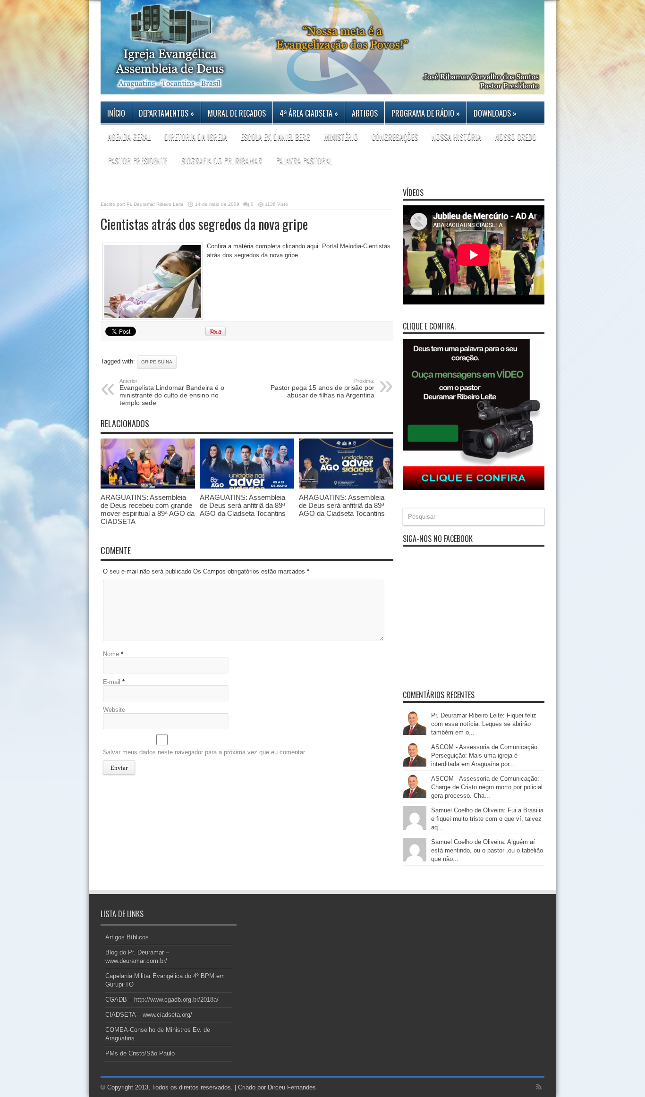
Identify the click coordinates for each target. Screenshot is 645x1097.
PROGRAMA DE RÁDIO (425, 113)
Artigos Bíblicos (127, 937)
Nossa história (456, 137)
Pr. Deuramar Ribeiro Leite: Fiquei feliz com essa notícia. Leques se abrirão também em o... (483, 724)
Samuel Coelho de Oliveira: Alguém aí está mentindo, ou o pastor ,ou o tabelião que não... (487, 850)
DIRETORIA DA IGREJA (195, 137)
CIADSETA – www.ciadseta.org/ (148, 1014)
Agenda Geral (129, 137)
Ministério (341, 137)
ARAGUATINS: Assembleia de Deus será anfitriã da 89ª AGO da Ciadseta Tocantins (243, 505)
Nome (111, 654)
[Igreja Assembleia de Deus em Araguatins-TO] (322, 87)
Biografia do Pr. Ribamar (221, 160)
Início (116, 113)
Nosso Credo (515, 137)
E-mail (111, 681)
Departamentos (166, 113)
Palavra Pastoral (304, 160)
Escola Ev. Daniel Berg (275, 137)
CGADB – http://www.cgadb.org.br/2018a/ (162, 999)
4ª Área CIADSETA (309, 113)
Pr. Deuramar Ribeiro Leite (155, 204)
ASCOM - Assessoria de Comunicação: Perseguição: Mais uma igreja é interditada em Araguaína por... (485, 755)
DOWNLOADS (495, 113)
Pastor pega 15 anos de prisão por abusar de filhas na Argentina (322, 388)
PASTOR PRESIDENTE (137, 160)
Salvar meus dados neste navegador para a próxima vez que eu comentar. (204, 752)
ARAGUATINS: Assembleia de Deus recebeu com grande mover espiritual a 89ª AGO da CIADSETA (148, 509)
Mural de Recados (237, 113)
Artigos (365, 113)
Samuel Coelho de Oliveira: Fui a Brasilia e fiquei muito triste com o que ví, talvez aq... (487, 819)
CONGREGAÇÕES (395, 137)
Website (114, 709)
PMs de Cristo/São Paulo (140, 1053)
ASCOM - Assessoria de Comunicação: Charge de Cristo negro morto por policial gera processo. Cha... (487, 787)
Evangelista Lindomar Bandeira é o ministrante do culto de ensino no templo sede (171, 392)
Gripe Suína (156, 361)
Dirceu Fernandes (292, 1087)
